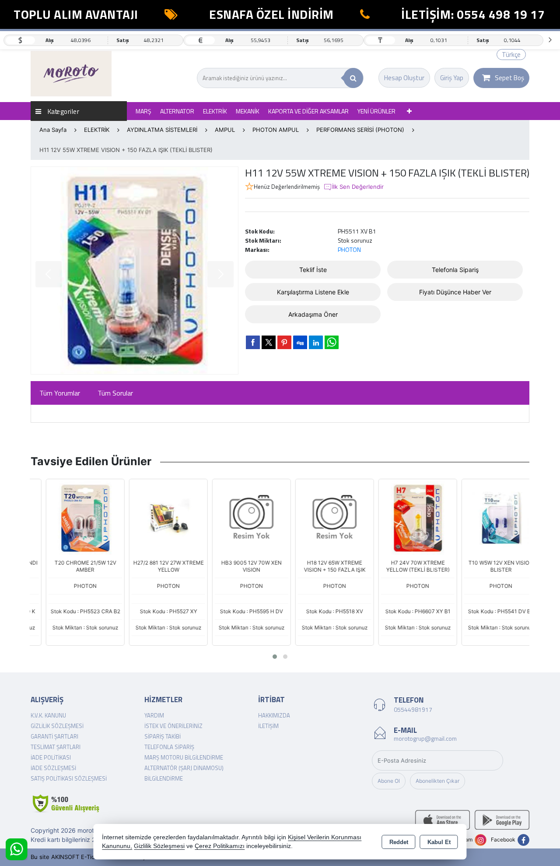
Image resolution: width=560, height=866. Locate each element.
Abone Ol (389, 781)
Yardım (154, 715)
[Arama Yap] (353, 78)
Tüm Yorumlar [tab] (59, 393)
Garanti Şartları (54, 736)
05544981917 (413, 709)
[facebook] (253, 342)
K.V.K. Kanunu (48, 715)
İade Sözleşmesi (53, 767)
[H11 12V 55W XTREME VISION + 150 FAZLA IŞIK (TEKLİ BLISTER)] (134, 270)
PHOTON (349, 249)
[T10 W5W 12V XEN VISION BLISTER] (487, 517)
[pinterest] (284, 342)
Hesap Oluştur (404, 78)
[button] (275, 656)
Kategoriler (62, 111)
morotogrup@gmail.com (425, 738)
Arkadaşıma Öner (313, 314)
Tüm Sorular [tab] (115, 393)
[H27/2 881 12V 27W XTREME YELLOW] (154, 517)
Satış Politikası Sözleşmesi (69, 778)
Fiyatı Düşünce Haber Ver (455, 292)
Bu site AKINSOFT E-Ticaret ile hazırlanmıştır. (91, 856)
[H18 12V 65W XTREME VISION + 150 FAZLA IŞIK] (320, 517)
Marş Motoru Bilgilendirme (183, 757)
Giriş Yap (451, 78)
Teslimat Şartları (55, 746)
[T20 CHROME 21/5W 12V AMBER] (71, 517)
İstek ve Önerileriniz (173, 725)
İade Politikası (51, 757)
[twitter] (269, 342)
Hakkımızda (274, 715)
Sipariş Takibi (162, 736)
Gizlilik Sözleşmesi (57, 725)
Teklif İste (313, 269)
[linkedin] (316, 342)
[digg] (300, 342)
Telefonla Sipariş (455, 269)
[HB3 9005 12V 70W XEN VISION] (237, 517)
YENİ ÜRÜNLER (376, 111)
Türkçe (511, 54)
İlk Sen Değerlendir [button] (358, 186)
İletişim (268, 725)
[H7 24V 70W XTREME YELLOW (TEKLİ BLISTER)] (404, 517)
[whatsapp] (332, 342)
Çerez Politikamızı (220, 846)
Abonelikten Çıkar (437, 781)
